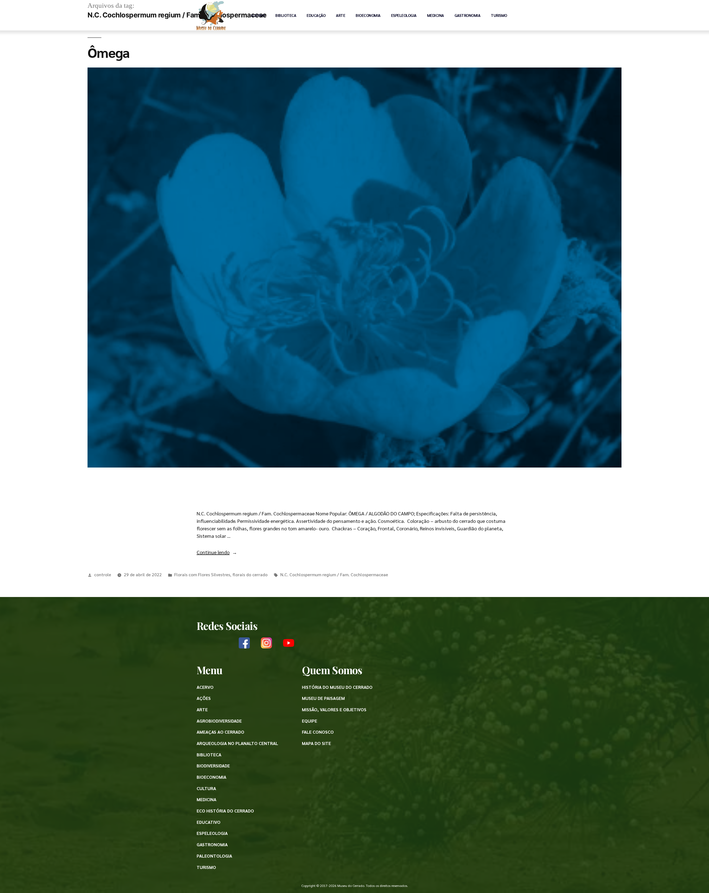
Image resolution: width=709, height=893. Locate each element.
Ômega (109, 52)
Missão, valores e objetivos (334, 709)
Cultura (206, 788)
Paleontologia (214, 856)
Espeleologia (404, 15)
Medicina (435, 15)
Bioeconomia (368, 15)
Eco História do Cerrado (225, 811)
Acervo (258, 15)
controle (102, 574)
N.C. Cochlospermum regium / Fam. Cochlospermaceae (334, 574)
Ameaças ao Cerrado (220, 732)
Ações (204, 698)
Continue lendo (217, 552)
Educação (316, 15)
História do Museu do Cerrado (337, 687)
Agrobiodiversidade (219, 721)
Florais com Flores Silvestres (202, 574)
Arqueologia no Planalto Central (237, 743)
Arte (340, 15)
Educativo (208, 822)
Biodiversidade (213, 766)
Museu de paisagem (323, 698)
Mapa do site (316, 743)
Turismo (499, 15)
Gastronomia (467, 15)
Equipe (309, 721)
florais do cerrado (250, 574)
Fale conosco (318, 732)
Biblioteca (285, 15)
